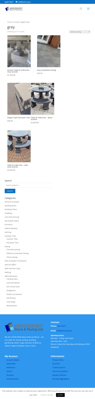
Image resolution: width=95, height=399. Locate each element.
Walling (8, 272)
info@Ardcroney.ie (64, 330)
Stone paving (12, 257)
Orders (9, 371)
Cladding (8, 213)
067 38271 (62, 326)
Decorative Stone (12, 221)
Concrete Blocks (13, 283)
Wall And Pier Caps (12, 268)
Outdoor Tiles (10, 236)
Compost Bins (12, 279)
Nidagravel (11, 290)
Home (9, 22)
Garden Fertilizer (59, 375)
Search (10, 191)
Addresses (10, 367)
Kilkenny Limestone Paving (18, 253)
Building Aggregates (60, 379)
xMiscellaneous (11, 276)
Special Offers (10, 264)
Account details (12, 360)
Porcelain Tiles (13, 242)
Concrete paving (13, 249)
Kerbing (8, 232)
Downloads (11, 363)
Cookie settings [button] (46, 395)
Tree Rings (11, 302)
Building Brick (10, 205)
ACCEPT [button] (60, 395)
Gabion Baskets (11, 228)
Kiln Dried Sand (13, 286)
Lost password (12, 379)
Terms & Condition (60, 371)
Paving (7, 246)
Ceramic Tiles (12, 239)
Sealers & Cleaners (14, 294)
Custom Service (58, 367)
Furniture (8, 224)
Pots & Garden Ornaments (15, 261)
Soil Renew (11, 298)
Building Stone (11, 209)
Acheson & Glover (12, 202)
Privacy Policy (57, 360)
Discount (10, 375)
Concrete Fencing (12, 217)
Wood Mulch (12, 305)
